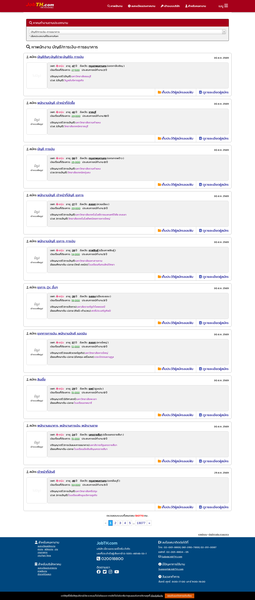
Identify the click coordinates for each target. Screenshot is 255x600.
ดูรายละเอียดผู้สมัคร (215, 92)
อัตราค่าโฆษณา (44, 574)
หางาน (40, 549)
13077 (141, 523)
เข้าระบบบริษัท (171, 6)
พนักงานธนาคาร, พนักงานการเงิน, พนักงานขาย (67, 425)
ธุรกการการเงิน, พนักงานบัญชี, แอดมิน (62, 333)
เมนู (221, 6)
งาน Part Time (44, 555)
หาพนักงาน (116, 6)
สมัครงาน (49, 549)
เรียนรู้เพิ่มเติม (157, 595)
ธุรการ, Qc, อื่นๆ (47, 287)
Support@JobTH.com (170, 569)
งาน (56, 549)
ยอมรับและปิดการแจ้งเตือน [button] (179, 595)
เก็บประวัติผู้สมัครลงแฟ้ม (177, 92)
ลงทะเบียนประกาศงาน (143, 6)
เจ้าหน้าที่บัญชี (46, 471)
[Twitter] (105, 572)
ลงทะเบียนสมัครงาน (46, 546)
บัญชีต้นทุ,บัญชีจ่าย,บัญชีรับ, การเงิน (60, 56)
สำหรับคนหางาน (197, 6)
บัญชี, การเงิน (46, 149)
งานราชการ (43, 552)
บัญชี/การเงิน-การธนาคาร (219, 534)
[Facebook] (99, 572)
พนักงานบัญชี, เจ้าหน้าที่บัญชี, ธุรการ (60, 195)
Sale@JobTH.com (172, 557)
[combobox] (127, 31)
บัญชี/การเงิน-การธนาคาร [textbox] (45, 32)
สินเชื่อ (41, 379)
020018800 (112, 559)
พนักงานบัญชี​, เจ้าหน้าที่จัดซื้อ (56, 102)
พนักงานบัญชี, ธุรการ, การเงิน (56, 241)
